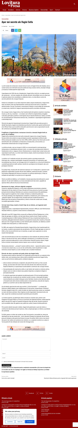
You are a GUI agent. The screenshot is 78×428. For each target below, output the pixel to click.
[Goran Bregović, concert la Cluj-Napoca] (58, 131)
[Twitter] (16, 30)
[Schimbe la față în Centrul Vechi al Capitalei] (58, 168)
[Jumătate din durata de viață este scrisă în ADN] (58, 121)
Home (3, 15)
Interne (65, 154)
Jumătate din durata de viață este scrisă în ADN (69, 120)
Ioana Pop (5, 26)
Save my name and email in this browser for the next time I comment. (18, 361)
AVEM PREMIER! (45, 409)
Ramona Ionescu (67, 114)
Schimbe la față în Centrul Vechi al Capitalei (68, 168)
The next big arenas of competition (11, 401)
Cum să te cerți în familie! (8, 378)
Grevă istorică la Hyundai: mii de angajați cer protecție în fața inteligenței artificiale (69, 146)
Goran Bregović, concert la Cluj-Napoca (69, 130)
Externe (65, 142)
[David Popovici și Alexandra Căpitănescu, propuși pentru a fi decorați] (58, 157)
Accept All (29, 421)
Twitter (51, 393)
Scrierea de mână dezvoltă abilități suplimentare (68, 112)
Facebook (31, 393)
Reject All (20, 421)
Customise (10, 421)
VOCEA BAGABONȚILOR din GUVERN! (50, 413)
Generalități (7, 15)
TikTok (41, 393)
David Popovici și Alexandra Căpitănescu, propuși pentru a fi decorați (69, 157)
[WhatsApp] (19, 30)
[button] (74, 4)
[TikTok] (37, 393)
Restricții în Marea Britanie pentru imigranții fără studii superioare (60, 378)
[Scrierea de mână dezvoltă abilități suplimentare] (58, 112)
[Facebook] (12, 30)
